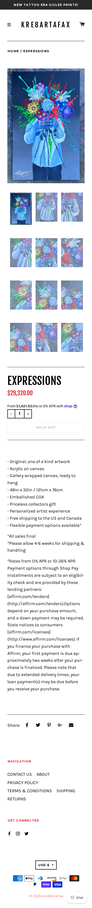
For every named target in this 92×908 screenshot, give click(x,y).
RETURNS (16, 799)
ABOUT (43, 774)
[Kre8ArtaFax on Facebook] (9, 833)
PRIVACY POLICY (22, 782)
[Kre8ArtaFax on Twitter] (26, 833)
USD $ (43, 865)
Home (13, 51)
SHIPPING (65, 790)
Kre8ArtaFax (46, 25)
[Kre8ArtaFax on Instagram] (18, 833)
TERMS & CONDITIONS (29, 790)
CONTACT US (19, 774)
